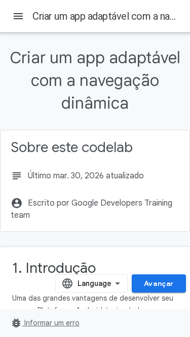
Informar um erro (45, 322)
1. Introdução (54, 268)
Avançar (159, 283)
